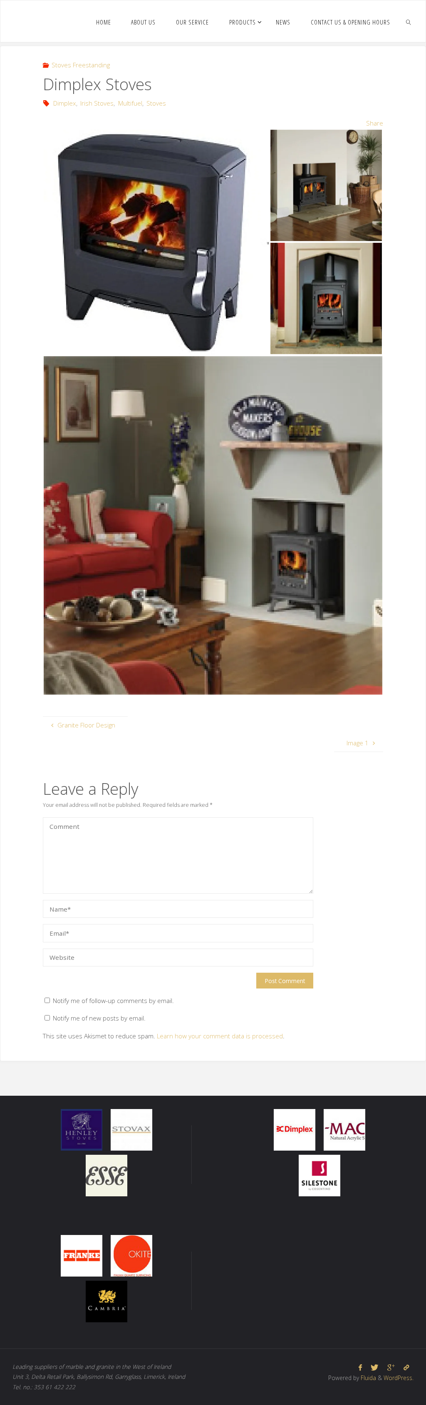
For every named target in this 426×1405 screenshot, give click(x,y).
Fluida (367, 1378)
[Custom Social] (406, 1367)
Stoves (156, 103)
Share (374, 123)
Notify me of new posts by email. (99, 1018)
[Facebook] (360, 1367)
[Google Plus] (391, 1367)
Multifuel (130, 103)
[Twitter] (375, 1367)
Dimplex (64, 103)
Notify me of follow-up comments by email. (113, 1000)
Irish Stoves (97, 103)
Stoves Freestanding (81, 65)
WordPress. (399, 1378)
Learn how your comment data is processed (220, 1036)
